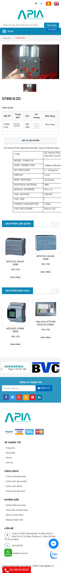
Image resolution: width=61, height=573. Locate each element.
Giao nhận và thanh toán (17, 510)
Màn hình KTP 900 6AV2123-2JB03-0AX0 (45, 324)
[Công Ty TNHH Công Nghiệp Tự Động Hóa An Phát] (30, 15)
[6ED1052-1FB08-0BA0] (15, 312)
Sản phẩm (10, 453)
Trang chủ (10, 448)
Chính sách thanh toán (16, 476)
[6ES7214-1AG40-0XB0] (15, 245)
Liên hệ (9, 462)
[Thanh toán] (40, 3)
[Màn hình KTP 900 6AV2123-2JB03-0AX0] (46, 309)
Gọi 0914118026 (19, 569)
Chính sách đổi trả (14, 486)
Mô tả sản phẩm (30, 140)
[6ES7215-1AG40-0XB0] (46, 243)
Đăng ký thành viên (14, 520)
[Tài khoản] (35, 3)
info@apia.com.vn (20, 553)
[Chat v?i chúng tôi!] (53, 544)
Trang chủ (6, 38)
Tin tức (9, 458)
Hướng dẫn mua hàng (16, 505)
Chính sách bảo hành (15, 491)
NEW (17, 125)
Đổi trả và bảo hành (14, 515)
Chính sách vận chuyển (16, 481)
